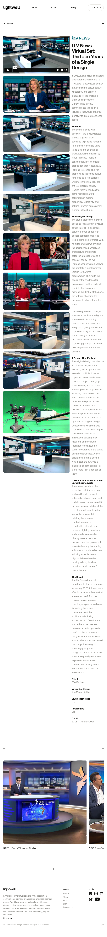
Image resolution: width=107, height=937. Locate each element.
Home (66, 893)
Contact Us (95, 7)
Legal (101, 925)
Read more (8, 918)
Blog (73, 7)
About (54, 7)
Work (34, 7)
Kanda (46, 925)
